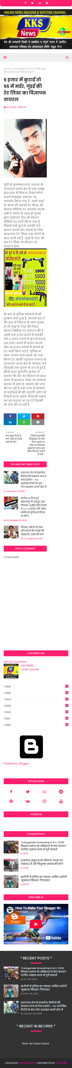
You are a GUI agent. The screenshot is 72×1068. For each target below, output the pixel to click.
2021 (36, 718)
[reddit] (61, 792)
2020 (36, 725)
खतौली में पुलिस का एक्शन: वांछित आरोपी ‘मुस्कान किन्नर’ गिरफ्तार (44, 878)
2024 (36, 699)
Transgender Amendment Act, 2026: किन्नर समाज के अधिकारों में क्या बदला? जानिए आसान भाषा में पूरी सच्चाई (43, 846)
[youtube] (61, 801)
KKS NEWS (11, 107)
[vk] (27, 801)
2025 (36, 693)
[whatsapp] (44, 792)
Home (7, 68)
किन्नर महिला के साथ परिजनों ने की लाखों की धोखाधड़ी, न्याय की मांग (32, 531)
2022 (36, 712)
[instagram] (39, 3)
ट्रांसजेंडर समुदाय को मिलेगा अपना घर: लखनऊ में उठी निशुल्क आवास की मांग (42, 862)
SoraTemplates (27, 1063)
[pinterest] (47, 3)
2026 (36, 686)
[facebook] (25, 3)
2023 (36, 705)
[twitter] (32, 3)
